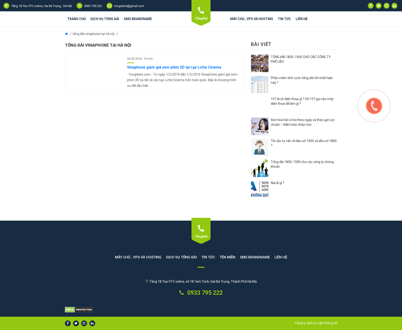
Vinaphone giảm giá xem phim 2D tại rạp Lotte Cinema (174, 67)
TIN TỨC (208, 257)
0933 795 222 (204, 292)
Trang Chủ (76, 19)
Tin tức (284, 19)
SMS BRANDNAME (138, 19)
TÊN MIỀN (227, 257)
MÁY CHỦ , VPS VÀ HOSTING (251, 19)
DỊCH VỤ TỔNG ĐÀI (104, 19)
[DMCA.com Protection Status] (201, 310)
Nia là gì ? (277, 183)
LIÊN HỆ (302, 19)
